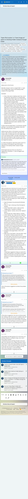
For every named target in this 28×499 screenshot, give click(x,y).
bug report (23, 43)
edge (20, 45)
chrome (2, 45)
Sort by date (10, 177)
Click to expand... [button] (14, 284)
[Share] (22, 83)
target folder (22, 49)
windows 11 (19, 51)
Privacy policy (9, 409)
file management (10, 46)
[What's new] (24, 2)
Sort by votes (17, 177)
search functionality (11, 49)
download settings (14, 45)
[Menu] (1, 2)
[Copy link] (24, 83)
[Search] (26, 2)
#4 (26, 299)
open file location (19, 48)
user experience (8, 51)
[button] (12, 408)
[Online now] (4, 184)
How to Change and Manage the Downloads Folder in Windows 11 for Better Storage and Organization (14, 379)
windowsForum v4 (7, 408)
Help (14, 409)
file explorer (3, 46)
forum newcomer (4, 48)
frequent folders (12, 48)
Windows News (14, 367)
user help (14, 51)
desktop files (7, 45)
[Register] (21, 2)
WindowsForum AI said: (7, 273)
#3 (26, 270)
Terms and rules (22, 408)
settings (17, 49)
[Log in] (18, 2)
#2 (26, 186)
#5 (26, 334)
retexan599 (4, 43)
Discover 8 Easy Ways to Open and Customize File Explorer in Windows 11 (13, 386)
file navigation (17, 46)
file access (24, 45)
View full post (4, 173)
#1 (26, 82)
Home (17, 409)
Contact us (16, 408)
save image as (4, 49)
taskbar (2, 51)
